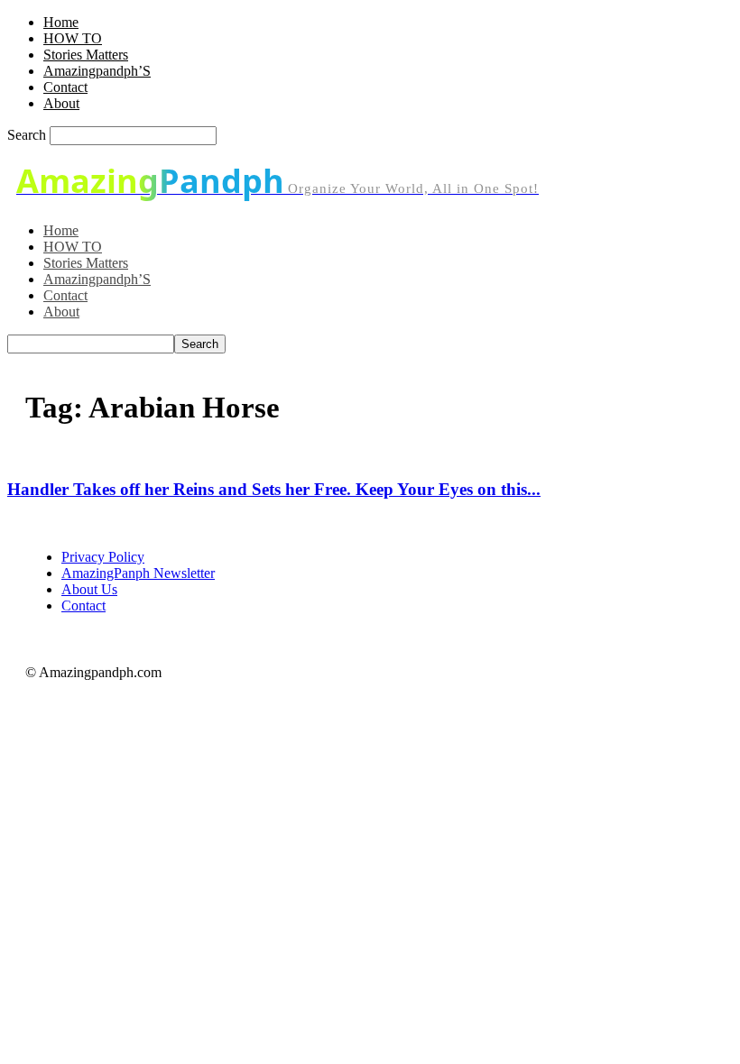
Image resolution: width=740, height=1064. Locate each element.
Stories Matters (85, 54)
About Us (89, 589)
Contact (65, 87)
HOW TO (72, 38)
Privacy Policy (102, 556)
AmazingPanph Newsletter (138, 573)
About (61, 103)
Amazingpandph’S (97, 70)
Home (61, 22)
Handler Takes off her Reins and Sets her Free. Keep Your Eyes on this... (274, 489)
